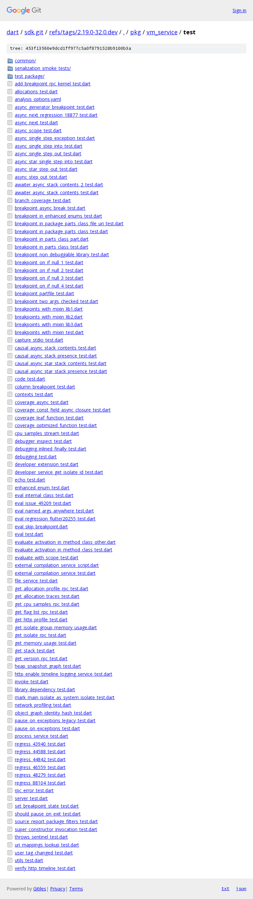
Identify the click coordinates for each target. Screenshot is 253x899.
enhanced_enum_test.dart (42, 487)
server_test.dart (31, 798)
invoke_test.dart (31, 681)
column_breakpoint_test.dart (45, 387)
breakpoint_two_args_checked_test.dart (56, 301)
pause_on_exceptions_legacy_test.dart (55, 720)
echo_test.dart (30, 480)
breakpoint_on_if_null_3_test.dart (49, 278)
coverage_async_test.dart (42, 402)
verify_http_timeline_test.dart (45, 868)
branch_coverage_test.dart (43, 200)
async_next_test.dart (36, 122)
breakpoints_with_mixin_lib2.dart (49, 317)
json (241, 888)
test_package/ (29, 76)
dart (13, 32)
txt (225, 888)
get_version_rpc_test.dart (41, 658)
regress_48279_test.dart (40, 775)
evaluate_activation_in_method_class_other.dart (65, 542)
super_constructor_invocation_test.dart (56, 829)
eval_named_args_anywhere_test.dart (54, 511)
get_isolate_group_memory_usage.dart (56, 627)
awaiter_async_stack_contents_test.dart (56, 192)
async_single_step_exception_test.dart (55, 138)
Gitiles (39, 888)
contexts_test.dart (34, 394)
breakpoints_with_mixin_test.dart (49, 332)
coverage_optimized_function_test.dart (56, 425)
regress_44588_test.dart (40, 751)
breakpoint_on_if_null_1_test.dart (49, 262)
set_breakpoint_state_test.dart (47, 806)
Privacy (57, 888)
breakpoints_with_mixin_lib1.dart (49, 309)
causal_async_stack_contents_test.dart (55, 348)
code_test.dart (30, 379)
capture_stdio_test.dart (39, 340)
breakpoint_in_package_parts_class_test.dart (61, 231)
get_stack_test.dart (35, 650)
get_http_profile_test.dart (41, 619)
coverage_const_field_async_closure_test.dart (63, 410)
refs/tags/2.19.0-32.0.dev (83, 32)
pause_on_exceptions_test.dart (47, 728)
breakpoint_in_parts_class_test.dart (51, 247)
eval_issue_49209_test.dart (43, 503)
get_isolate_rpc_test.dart (40, 635)
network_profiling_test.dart (43, 705)
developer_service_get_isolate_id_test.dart (59, 472)
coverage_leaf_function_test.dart (49, 418)
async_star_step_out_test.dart (46, 169)
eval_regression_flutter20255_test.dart (55, 518)
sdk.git (33, 32)
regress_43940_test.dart (40, 744)
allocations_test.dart (36, 91)
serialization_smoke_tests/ (43, 68)
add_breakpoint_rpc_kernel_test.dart (53, 83)
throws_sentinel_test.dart (41, 837)
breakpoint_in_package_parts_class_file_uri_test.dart (69, 223)
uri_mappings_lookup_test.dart (47, 845)
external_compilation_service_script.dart (57, 565)
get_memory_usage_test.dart (45, 643)
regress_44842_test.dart (40, 759)
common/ (25, 60)
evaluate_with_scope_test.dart (46, 557)
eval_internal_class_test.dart (44, 495)
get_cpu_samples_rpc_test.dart (47, 604)
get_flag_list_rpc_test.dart (41, 612)
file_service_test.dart (36, 580)
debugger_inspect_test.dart (43, 441)
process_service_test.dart (41, 736)
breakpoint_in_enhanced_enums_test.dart (58, 216)
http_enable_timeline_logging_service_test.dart (63, 674)
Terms (76, 888)
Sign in (239, 10)
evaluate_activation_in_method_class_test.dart (63, 549)
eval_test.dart (29, 534)
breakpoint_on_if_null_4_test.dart (49, 286)
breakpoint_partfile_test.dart (44, 293)
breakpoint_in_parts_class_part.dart (52, 239)
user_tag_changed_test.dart (44, 853)
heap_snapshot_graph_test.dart (48, 666)
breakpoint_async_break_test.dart (50, 208)
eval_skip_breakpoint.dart (41, 526)
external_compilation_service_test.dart (55, 573)
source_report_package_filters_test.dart (56, 821)
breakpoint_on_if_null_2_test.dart (49, 270)
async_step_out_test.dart (41, 177)
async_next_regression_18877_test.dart (56, 115)
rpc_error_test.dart (34, 790)
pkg (135, 32)
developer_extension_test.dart (46, 464)
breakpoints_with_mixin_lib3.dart (49, 324)
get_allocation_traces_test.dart (47, 596)
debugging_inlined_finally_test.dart (50, 449)
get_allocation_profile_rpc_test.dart (51, 588)
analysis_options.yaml (38, 99)
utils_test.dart (29, 860)
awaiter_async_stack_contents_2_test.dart (59, 184)
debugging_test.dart (36, 456)
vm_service (162, 32)
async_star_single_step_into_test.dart (54, 161)
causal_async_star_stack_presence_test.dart (61, 371)
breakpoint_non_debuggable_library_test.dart (62, 254)
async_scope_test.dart (38, 130)
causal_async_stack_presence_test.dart (56, 356)
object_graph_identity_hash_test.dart (53, 713)
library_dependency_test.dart (45, 689)
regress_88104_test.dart (40, 783)
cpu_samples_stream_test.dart (47, 433)
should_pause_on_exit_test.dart (48, 814)
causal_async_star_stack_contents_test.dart (60, 363)
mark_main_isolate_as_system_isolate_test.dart (65, 697)
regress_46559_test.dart (40, 767)
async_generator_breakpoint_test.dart (55, 107)
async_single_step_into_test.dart (48, 146)
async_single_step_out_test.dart (48, 153)
